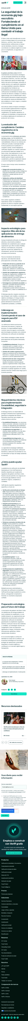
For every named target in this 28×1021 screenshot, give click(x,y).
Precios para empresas (7, 894)
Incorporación (4, 919)
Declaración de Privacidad (15, 792)
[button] (2, 742)
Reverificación (4, 934)
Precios (4, 890)
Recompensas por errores (7, 1005)
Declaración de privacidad (7, 1002)
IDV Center (4, 950)
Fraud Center (4, 944)
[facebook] (12, 690)
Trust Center (4, 977)
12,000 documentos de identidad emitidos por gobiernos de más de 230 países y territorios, (14, 498)
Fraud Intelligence (5, 887)
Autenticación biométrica (7, 878)
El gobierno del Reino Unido (9, 73)
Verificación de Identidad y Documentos (11, 863)
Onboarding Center (6, 947)
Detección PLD (5, 875)
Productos (5, 860)
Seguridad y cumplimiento (7, 1008)
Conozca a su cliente (6, 931)
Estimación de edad (6, 881)
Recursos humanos (6, 916)
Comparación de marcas (9, 984)
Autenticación (4, 922)
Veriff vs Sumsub (5, 990)
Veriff (9, 533)
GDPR (12, 577)
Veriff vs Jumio (5, 993)
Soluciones (5, 897)
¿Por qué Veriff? (5, 966)
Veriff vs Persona (5, 996)
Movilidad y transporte (6, 913)
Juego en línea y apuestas (7, 910)
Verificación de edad (6, 872)
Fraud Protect (4, 884)
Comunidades (4, 907)
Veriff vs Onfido (5, 987)
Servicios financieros (6, 901)
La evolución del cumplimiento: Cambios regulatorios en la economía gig (12, 662)
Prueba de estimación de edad (8, 956)
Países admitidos (5, 974)
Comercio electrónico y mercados (9, 904)
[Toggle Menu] (25, 2)
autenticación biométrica (19, 508)
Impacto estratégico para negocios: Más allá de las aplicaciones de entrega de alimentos (13, 667)
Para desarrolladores (6, 953)
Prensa (3, 971)
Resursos (4, 937)
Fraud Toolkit (4, 959)
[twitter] (15, 690)
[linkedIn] (9, 690)
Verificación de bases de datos (8, 869)
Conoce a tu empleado (7, 928)
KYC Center (4, 941)
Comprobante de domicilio (7, 866)
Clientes (3, 968)
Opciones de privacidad (10, 1010)
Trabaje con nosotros (6, 980)
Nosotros (4, 962)
